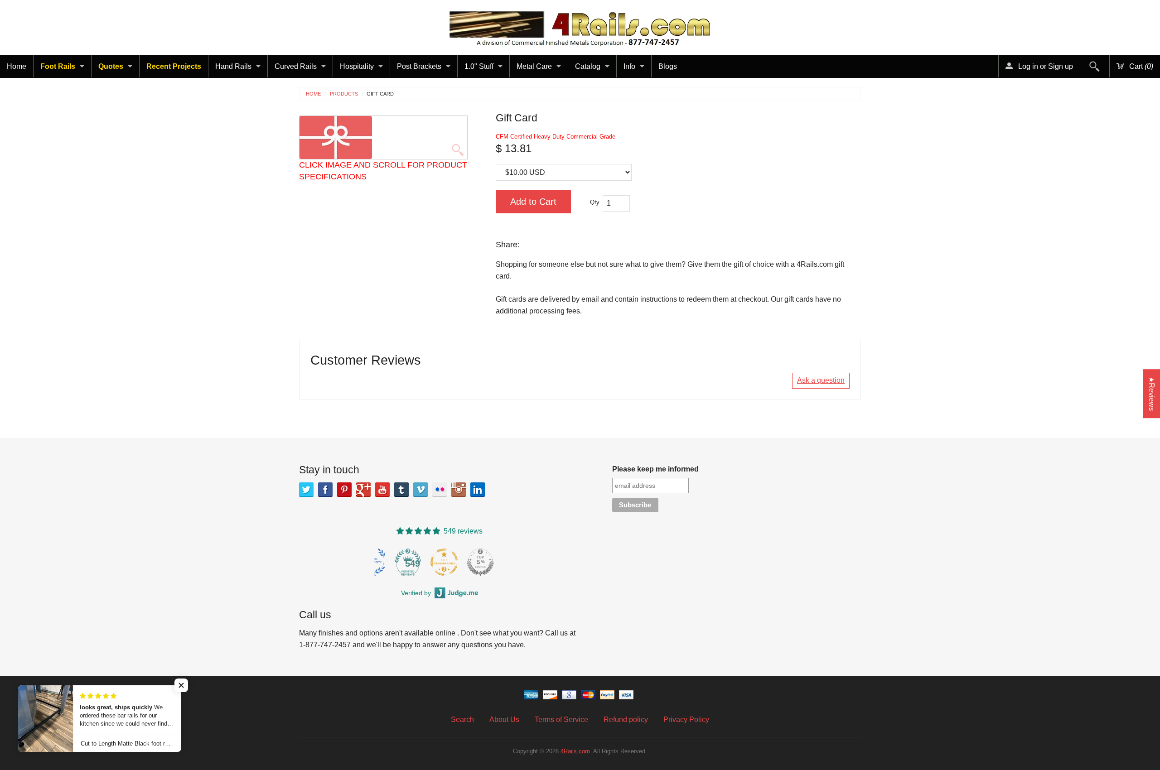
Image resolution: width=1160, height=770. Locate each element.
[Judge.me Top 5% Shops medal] (484, 562)
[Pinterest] (344, 489)
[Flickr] (439, 489)
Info (629, 66)
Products (344, 93)
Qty (594, 202)
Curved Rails (296, 66)
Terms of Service (561, 719)
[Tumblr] (401, 489)
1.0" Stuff (478, 66)
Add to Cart (533, 202)
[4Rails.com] (580, 26)
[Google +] (363, 489)
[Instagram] (458, 489)
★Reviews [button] (1151, 393)
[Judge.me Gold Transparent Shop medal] (448, 562)
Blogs (667, 66)
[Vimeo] (420, 489)
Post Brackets (419, 66)
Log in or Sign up (1044, 66)
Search (462, 719)
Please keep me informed (655, 469)
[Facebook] (325, 489)
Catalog (587, 66)
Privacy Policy (686, 719)
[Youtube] (382, 489)
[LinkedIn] (477, 489)
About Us (504, 719)
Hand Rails (233, 66)
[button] (181, 685)
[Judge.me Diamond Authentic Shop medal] (375, 562)
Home (16, 66)
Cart (1140, 66)
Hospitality (357, 66)
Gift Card (380, 93)
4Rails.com (575, 751)
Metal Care (534, 66)
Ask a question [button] (821, 380)
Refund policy (626, 719)
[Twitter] (306, 489)
